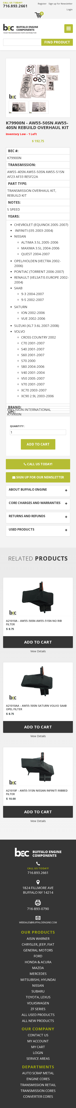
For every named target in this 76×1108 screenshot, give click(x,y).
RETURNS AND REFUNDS (27, 516)
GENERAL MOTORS (38, 950)
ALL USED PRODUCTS (38, 1014)
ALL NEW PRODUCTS (38, 1020)
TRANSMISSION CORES (38, 1090)
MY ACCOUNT (38, 1041)
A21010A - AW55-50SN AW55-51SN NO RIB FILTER (34, 622)
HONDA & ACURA (38, 962)
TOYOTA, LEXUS (38, 997)
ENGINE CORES (38, 1079)
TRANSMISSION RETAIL (38, 1085)
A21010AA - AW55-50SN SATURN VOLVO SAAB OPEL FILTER (36, 707)
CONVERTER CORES (38, 1096)
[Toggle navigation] (68, 28)
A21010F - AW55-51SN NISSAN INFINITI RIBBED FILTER (37, 792)
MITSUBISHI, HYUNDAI (38, 979)
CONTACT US (38, 1035)
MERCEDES (38, 973)
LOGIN (38, 1052)
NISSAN (38, 985)
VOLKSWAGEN (38, 1003)
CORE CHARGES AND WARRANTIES (34, 503)
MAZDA (38, 968)
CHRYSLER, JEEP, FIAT (38, 944)
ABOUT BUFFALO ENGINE (28, 489)
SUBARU (38, 991)
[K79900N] (38, 80)
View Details (38, 651)
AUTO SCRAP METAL (38, 1073)
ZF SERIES (38, 1009)
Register (42, 3)
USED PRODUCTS (21, 529)
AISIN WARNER (38, 938)
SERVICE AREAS (38, 1058)
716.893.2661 (15, 6)
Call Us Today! (39, 464)
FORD (38, 956)
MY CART (38, 1047)
